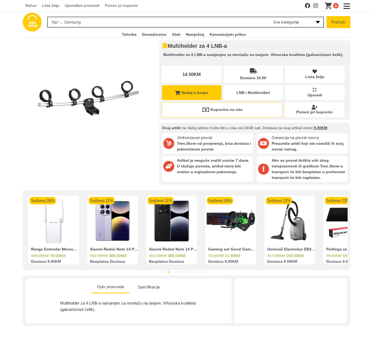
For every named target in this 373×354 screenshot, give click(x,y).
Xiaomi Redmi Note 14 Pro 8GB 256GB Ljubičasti (135, 249)
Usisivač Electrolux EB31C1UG (295, 249)
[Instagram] (315, 5)
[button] (165, 272)
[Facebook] (307, 5)
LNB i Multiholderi (253, 92)
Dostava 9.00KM (46, 261)
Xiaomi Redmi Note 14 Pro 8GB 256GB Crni (188, 249)
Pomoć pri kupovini (314, 112)
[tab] (110, 287)
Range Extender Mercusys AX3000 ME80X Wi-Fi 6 (76, 249)
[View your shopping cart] (329, 6)
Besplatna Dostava (107, 261)
